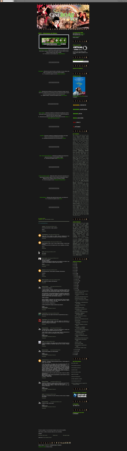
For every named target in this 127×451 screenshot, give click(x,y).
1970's (80, 224)
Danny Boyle (75, 151)
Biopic (82, 232)
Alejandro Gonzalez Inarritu (83, 136)
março (76, 289)
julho (76, 283)
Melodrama (75, 244)
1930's (85, 223)
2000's (74, 225)
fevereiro (76, 349)
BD (79, 232)
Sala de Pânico (60, 158)
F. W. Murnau (86, 157)
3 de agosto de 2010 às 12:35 (55, 381)
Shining (63, 138)
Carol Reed (81, 146)
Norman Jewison (80, 188)
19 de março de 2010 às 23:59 (53, 313)
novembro (77, 277)
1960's (77, 224)
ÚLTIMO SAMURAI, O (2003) (76, 378)
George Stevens (79, 162)
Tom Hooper (86, 209)
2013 (75, 270)
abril (76, 288)
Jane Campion (75, 168)
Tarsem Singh (86, 206)
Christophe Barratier (81, 148)
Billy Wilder (85, 144)
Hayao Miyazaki (82, 164)
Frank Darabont (81, 159)
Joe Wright (84, 170)
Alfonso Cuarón (77, 138)
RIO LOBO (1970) (74, 363)
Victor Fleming (83, 210)
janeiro (76, 351)
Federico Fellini (75, 158)
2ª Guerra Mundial (83, 225)
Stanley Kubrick (76, 203)
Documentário (75, 239)
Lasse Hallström (86, 178)
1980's (84, 224)
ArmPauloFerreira (45, 359)
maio (76, 286)
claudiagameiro (45, 234)
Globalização (82, 241)
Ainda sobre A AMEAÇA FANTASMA (81, 311)
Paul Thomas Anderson (81, 190)
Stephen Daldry (83, 203)
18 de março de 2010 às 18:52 (56, 241)
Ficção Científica (85, 240)
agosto (76, 282)
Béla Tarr (87, 145)
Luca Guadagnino (82, 179)
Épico (77, 255)
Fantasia (79, 240)
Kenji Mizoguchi (75, 177)
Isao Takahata (86, 166)
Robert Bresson (75, 197)
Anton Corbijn (80, 142)
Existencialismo (86, 239)
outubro (76, 279)
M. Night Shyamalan (84, 180)
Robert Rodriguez (86, 197)
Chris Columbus (75, 148)
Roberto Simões (45, 286)
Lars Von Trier (79, 178)
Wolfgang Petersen (83, 213)
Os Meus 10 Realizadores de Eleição (81, 247)
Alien (83, 227)
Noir (81, 245)
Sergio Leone (77, 201)
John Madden (82, 173)
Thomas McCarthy (76, 208)
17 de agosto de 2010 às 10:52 (50, 394)
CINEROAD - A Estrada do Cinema (49, 308)
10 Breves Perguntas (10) (79, 333)
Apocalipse (75, 228)
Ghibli (84, 162)
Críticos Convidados (82, 236)
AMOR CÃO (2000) (74, 374)
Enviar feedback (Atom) (47, 437)
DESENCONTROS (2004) (79, 307)
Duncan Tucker (75, 155)
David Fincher (83, 152)
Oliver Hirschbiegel (76, 189)
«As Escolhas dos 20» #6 (75, 365)
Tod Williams (86, 208)
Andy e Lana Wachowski (80, 140)
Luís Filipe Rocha (76, 180)
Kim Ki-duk (84, 177)
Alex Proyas (82, 137)
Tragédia (77, 253)
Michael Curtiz (80, 184)
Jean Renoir (84, 168)
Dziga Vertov (80, 155)
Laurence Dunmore (76, 179)
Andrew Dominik (79, 139)
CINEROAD (40, 446)
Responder (44, 231)
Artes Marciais (81, 228)
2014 (75, 268)
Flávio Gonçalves (45, 279)
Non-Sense (83, 245)
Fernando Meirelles (82, 158)
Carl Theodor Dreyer (76, 146)
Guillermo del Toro (85, 163)
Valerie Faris (79, 210)
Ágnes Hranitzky (77, 215)
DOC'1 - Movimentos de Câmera (47, 33)
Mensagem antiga (66, 435)
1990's (87, 224)
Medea (60, 198)
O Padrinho (75, 246)
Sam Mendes (75, 200)
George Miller (84, 161)
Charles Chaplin (80, 147)
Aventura (77, 232)
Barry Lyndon (64, 95)
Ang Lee (87, 140)
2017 (75, 267)
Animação (87, 227)
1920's (82, 223)
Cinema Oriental (76, 234)
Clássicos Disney (83, 150)
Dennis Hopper (78, 154)
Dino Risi (87, 154)
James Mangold (86, 167)
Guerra (77, 242)
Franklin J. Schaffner (76, 160)
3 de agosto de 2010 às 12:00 (54, 359)
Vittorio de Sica (78, 211)
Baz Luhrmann (86, 143)
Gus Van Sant (76, 164)
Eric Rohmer (87, 156)
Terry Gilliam (82, 207)
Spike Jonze (83, 202)
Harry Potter (82, 242)
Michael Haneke (86, 184)
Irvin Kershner (81, 166)
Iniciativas (75, 243)
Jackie (43, 341)
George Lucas (79, 161)
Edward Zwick (84, 155)
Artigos (86, 228)
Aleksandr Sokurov (76, 137)
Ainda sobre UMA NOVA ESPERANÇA (81, 329)
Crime (87, 235)
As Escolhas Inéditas (83, 229)
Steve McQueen (79, 204)
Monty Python (83, 244)
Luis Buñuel (87, 179)
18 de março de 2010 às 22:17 (53, 258)
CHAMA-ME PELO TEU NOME (78, 96)
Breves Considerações (77, 233)
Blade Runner (86, 232)
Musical (87, 244)
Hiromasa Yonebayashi (79, 165)
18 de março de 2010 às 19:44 (50, 251)
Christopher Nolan (79, 149)
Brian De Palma (82, 145)
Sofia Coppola (77, 202)
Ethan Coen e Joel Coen (78, 157)
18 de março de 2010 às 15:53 (53, 234)
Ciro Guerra (84, 149)
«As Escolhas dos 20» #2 (75, 367)
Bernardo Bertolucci (76, 144)
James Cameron (80, 167)
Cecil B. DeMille (86, 146)
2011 (75, 273)
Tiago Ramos (44, 319)
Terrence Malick (76, 207)
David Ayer (87, 151)
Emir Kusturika (82, 156)
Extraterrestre (75, 240)
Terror (74, 253)
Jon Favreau (77, 174)
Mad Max (87, 243)
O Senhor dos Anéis (80, 246)
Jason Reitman (80, 168)
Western (83, 253)
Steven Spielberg (76, 205)
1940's (87, 223)
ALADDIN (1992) (78, 317)
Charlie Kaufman (86, 147)
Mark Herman (80, 181)
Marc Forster (75, 181)
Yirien (43, 251)
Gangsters (75, 241)
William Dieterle (83, 212)
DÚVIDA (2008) (77, 320)
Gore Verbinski (79, 163)
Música (74, 245)
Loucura (79, 243)
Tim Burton (82, 208)
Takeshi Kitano (79, 206)
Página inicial (55, 435)
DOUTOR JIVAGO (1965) (76, 372)
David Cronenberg (76, 152)
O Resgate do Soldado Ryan (59, 179)
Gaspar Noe (75, 161)
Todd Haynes (78, 209)
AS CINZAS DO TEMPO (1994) (80, 347)
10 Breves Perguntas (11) (79, 292)
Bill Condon (81, 144)
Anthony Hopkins (82, 141)
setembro (77, 280)
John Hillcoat (77, 173)
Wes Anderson (78, 212)
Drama (80, 239)
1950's (74, 224)
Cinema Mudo (86, 233)
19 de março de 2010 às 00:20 (54, 279)
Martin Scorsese (78, 183)
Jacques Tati (75, 167)
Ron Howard (86, 199)
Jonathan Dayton (82, 174)
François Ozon (82, 160)
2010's (77, 225)
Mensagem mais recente (42, 435)
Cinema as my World (45, 264)
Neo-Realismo (77, 245)
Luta (83, 243)
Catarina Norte (45, 313)
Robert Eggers (80, 197)
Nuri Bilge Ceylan (86, 188)
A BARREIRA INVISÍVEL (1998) (80, 298)
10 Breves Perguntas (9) (75, 376)
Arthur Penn (81, 143)
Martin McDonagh (86, 181)
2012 (75, 271)
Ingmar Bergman (75, 166)
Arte (78, 228)
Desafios (87, 237)
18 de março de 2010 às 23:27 (51, 269)
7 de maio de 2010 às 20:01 (50, 341)
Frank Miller (87, 159)
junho (76, 285)
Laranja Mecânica (61, 53)
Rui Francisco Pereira (46, 241)
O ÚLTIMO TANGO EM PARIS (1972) (81, 291)
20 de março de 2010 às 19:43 (53, 319)
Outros (83, 247)
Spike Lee (87, 202)
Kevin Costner (80, 177)
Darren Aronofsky (81, 151)
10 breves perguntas (77, 223)
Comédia (75, 235)
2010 (75, 274)
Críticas (75, 236)
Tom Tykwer (75, 210)
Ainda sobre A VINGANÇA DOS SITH (81, 296)
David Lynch (77, 153)
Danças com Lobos (61, 73)
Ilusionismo (87, 242)
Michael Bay (75, 184)
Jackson (43, 226)
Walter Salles (83, 211)
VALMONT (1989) (78, 342)
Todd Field (74, 209)
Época (80, 255)
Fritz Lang (87, 160)
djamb (43, 394)
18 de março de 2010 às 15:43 (51, 226)
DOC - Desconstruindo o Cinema (48, 219)
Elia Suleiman (77, 156)
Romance (77, 251)
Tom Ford (82, 209)
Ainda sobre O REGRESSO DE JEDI (81, 318)
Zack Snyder (84, 214)
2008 (75, 354)
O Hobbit (87, 245)
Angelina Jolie (75, 141)
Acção (80, 227)
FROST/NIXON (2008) (79, 343)
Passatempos (86, 247)
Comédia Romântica (81, 235)
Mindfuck (78, 244)
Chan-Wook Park (75, 147)
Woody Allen (79, 214)
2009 (75, 353)
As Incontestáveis (79, 231)
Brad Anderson (77, 145)
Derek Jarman (83, 154)
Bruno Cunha (44, 258)
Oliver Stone (81, 189)
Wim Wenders (77, 213)
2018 (75, 265)
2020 (75, 264)
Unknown (44, 269)
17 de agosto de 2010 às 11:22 (55, 401)
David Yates (83, 153)
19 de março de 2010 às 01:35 (55, 286)
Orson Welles (86, 189)
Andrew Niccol (84, 139)
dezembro (77, 276)
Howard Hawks (86, 165)
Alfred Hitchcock (83, 138)
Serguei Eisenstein (83, 201)
